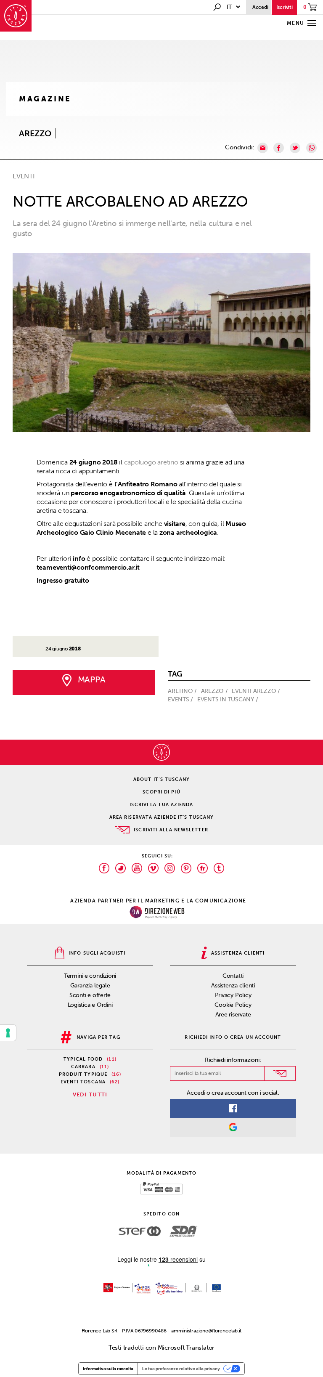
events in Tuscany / (228, 699)
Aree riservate (233, 1014)
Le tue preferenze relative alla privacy (181, 1368)
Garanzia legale (90, 985)
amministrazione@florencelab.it (206, 1331)
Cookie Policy (232, 1004)
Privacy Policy (233, 995)
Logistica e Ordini (90, 1004)
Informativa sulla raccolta (108, 1368)
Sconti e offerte (90, 995)
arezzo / (215, 691)
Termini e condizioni (90, 975)
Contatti (233, 975)
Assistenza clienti (233, 985)
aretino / (183, 691)
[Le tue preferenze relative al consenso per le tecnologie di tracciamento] (8, 1033)
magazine (45, 98)
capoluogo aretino (151, 462)
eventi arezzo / (256, 691)
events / (181, 699)
